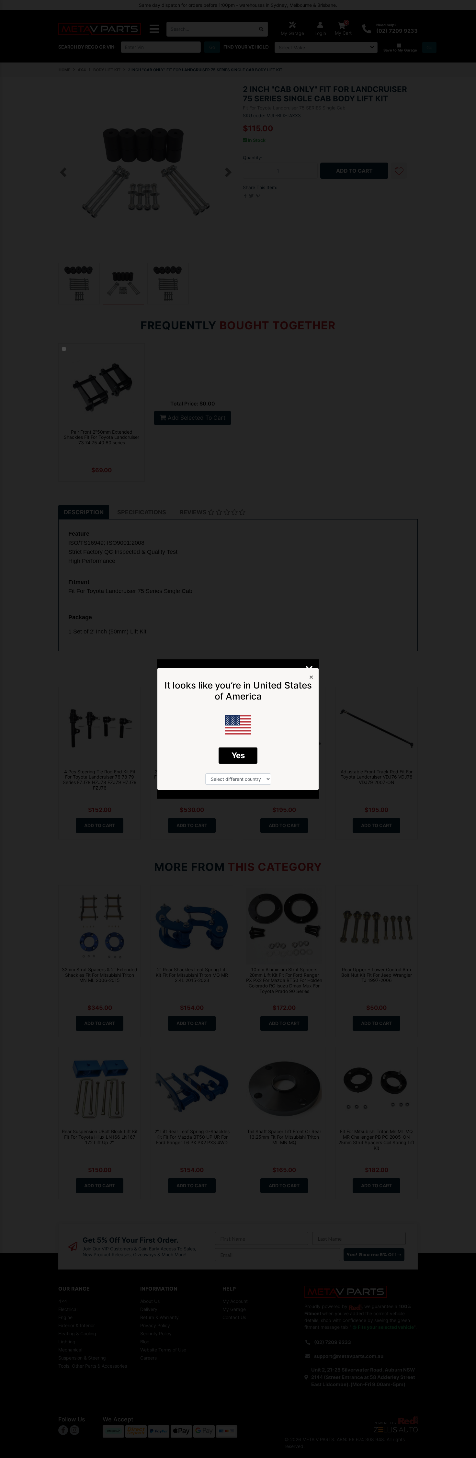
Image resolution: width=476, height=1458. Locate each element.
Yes (238, 755)
